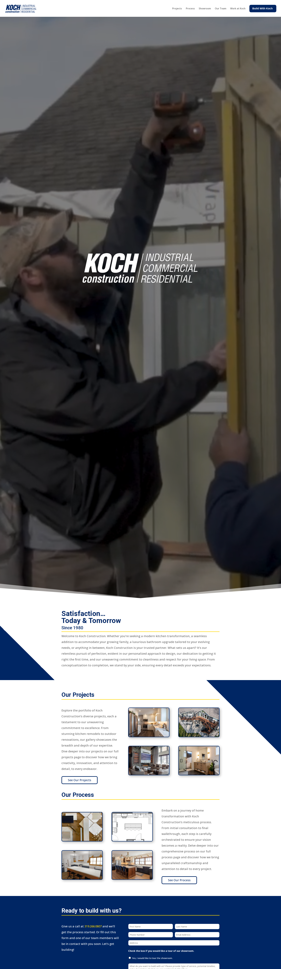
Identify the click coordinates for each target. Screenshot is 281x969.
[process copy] (82, 878)
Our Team (220, 8)
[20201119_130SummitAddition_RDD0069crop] (199, 774)
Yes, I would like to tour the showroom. (152, 958)
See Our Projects (79, 780)
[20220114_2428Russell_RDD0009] (149, 736)
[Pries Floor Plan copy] (132, 840)
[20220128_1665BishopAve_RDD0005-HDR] (132, 878)
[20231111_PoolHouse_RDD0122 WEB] (149, 774)
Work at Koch (237, 8)
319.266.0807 (93, 926)
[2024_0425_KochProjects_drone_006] (199, 736)
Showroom (205, 8)
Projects (177, 8)
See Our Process (179, 880)
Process (190, 8)
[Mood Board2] (82, 840)
